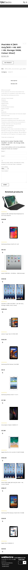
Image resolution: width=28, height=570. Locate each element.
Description (14, 80)
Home (4, 8)
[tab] (14, 80)
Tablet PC (16, 8)
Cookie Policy (5, 566)
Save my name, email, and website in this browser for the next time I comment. (12, 163)
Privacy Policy (5, 564)
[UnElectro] (6, 2)
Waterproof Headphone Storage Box (25, 43)
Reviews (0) (14, 83)
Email (3, 156)
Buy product (8, 62)
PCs (11, 8)
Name (3, 151)
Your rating (4, 166)
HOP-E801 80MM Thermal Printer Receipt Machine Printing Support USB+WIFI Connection (23, 43)
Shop (8, 8)
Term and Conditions (7, 562)
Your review (5, 171)
